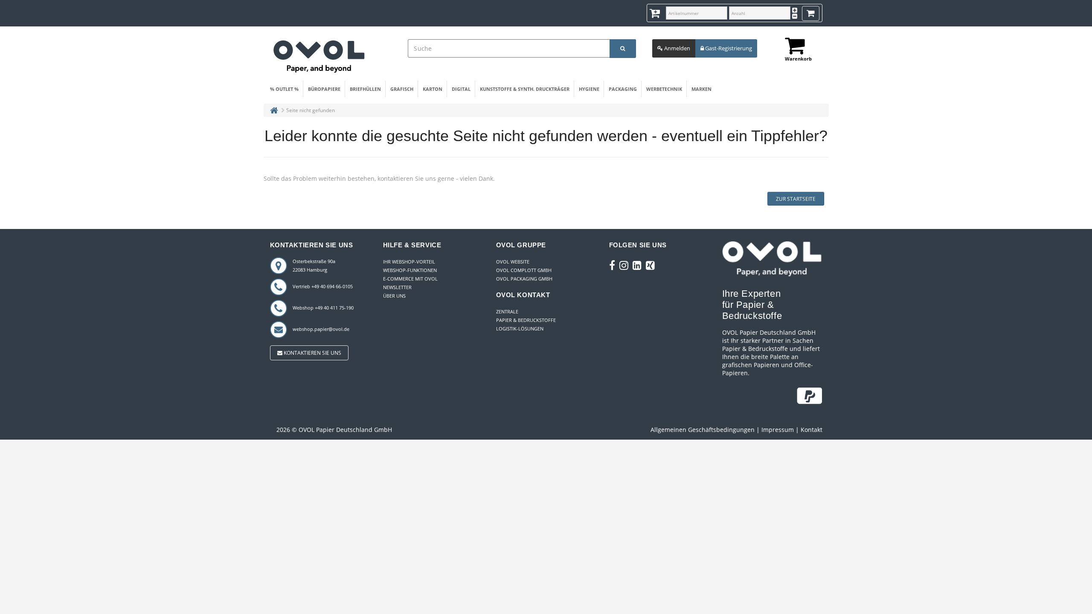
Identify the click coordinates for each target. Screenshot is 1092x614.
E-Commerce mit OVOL (410, 278)
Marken (701, 89)
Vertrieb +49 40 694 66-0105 (323, 286)
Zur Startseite (796, 199)
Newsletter (397, 287)
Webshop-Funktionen (410, 270)
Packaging (623, 89)
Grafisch (401, 89)
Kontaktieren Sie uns (311, 352)
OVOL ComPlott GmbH (524, 270)
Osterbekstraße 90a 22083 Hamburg (314, 265)
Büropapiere (324, 89)
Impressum (777, 430)
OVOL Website (512, 261)
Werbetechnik (664, 89)
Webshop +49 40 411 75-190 (323, 307)
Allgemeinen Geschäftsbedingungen (703, 430)
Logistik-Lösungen (519, 328)
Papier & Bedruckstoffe (526, 320)
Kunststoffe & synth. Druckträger (524, 89)
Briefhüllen (365, 89)
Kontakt (811, 430)
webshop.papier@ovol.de (321, 329)
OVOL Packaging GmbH (524, 278)
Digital (461, 89)
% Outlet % (284, 89)
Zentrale (507, 311)
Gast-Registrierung (728, 48)
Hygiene (589, 89)
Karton (432, 89)
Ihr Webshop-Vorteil (409, 261)
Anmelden (676, 48)
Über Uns (394, 296)
